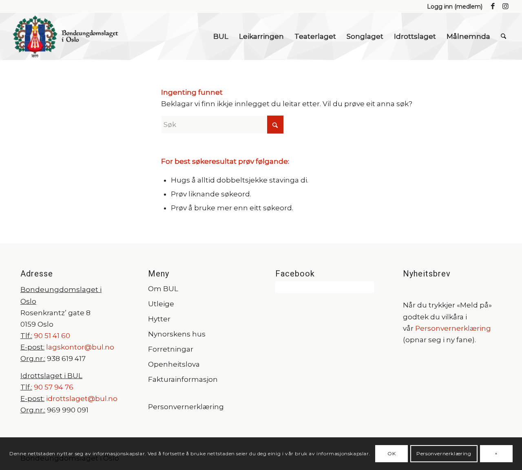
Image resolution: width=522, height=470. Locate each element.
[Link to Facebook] (493, 6)
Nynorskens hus (177, 334)
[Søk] (503, 36)
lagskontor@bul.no (80, 347)
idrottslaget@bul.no (81, 398)
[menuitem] (452, 6)
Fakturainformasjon (183, 379)
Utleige (161, 304)
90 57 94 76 (53, 387)
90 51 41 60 (51, 336)
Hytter (159, 319)
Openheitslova (174, 364)
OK (391, 453)
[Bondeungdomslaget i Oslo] (66, 36)
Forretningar (170, 349)
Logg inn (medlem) (454, 6)
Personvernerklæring (186, 407)
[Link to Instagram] (505, 6)
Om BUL (163, 289)
